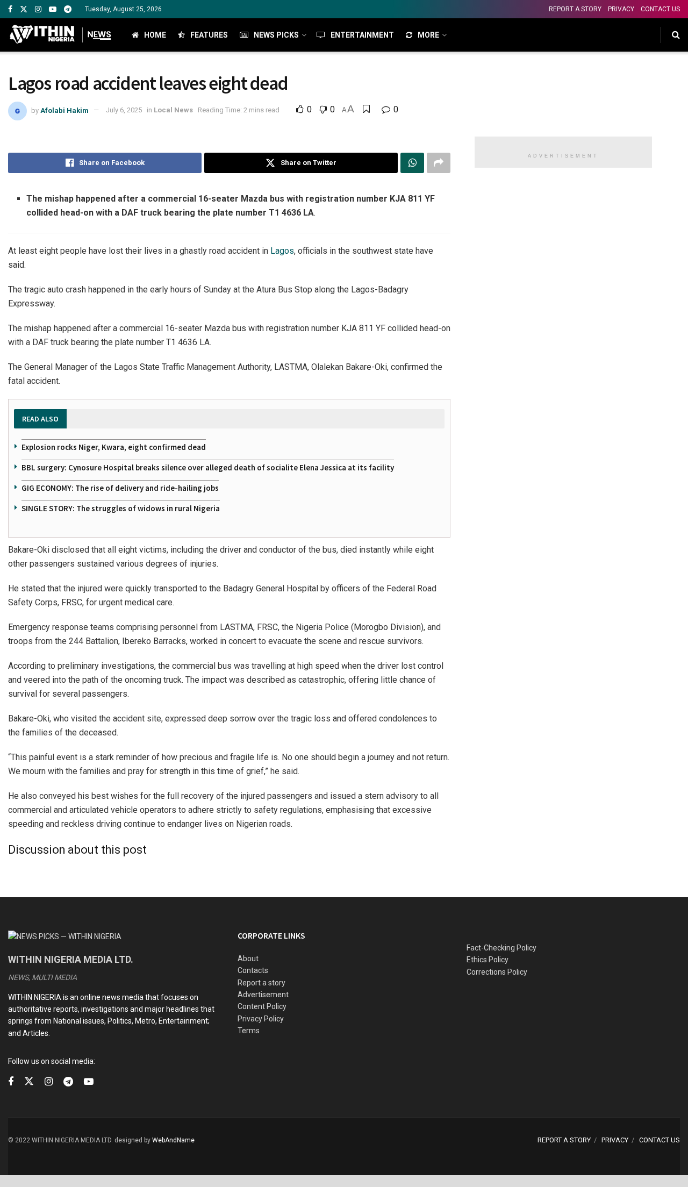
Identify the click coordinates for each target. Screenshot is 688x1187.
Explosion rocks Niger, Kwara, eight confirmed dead (114, 447)
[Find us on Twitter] (23, 9)
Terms (249, 1030)
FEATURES (209, 35)
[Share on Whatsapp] (412, 163)
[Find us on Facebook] (10, 9)
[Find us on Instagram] (38, 9)
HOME (155, 35)
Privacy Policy (261, 1018)
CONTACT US (660, 9)
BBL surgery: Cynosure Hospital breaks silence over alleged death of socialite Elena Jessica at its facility (208, 467)
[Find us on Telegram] (67, 9)
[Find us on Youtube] (52, 9)
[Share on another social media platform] (438, 163)
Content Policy (262, 1006)
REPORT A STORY (575, 9)
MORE (428, 35)
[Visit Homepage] (60, 35)
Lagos (282, 251)
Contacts (253, 970)
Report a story (261, 982)
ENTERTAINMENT (362, 35)
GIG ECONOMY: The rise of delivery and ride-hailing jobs (120, 488)
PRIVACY (621, 9)
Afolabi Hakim (64, 110)
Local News (173, 110)
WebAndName (173, 1140)
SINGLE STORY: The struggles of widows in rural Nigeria (121, 508)
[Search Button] (676, 35)
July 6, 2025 (124, 110)
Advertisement (263, 994)
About (248, 958)
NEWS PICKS (276, 35)
